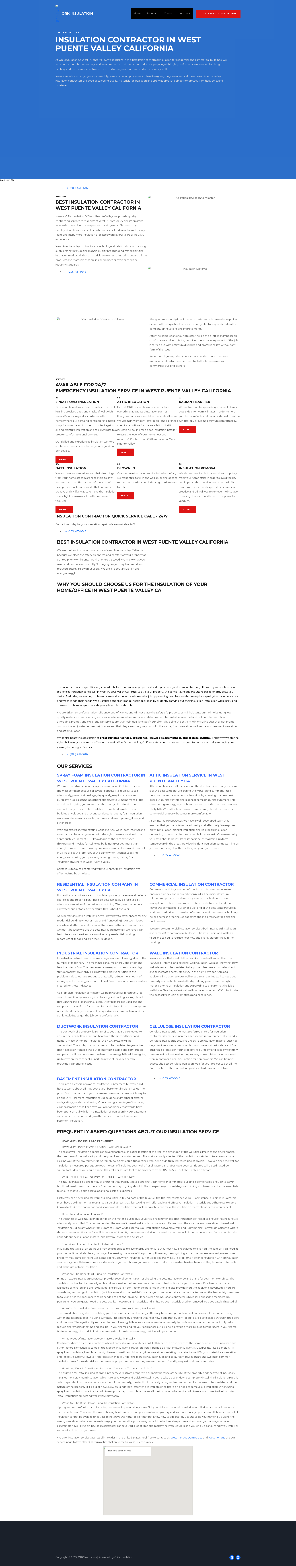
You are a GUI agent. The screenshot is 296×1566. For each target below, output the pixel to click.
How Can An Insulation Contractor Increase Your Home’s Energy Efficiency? (108, 1308)
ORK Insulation (77, 13)
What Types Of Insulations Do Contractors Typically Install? (98, 1338)
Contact (169, 13)
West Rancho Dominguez (186, 1437)
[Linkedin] (238, 1557)
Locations (184, 13)
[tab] (148, 1141)
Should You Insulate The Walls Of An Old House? (92, 1244)
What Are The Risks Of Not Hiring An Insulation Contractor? (98, 1403)
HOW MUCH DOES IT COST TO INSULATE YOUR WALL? (96, 1147)
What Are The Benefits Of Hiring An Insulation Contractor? (98, 1274)
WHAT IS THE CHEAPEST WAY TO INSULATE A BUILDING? (98, 1177)
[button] (64, 459)
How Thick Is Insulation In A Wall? (82, 1214)
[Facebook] (231, 1557)
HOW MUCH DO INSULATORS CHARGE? (87, 1141)
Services (151, 13)
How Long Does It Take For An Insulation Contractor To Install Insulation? (107, 1368)
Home (137, 13)
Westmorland (216, 1437)
